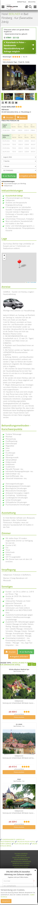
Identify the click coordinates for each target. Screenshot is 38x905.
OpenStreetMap (33, 282)
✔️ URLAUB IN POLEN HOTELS (25, 841)
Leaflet (28, 282)
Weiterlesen (7, 60)
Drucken (9, 117)
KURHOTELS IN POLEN (21, 867)
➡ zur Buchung (9, 176)
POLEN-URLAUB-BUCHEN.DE (21, 857)
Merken (22, 117)
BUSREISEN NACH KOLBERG (21, 863)
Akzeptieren (6, 901)
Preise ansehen (19, 717)
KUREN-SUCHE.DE (21, 855)
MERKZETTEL (21, 2)
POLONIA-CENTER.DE (21, 854)
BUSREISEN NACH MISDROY (21, 865)
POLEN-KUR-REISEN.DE (21, 859)
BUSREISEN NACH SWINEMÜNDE (21, 861)
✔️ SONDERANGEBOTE (7, 839)
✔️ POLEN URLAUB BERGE (20, 844)
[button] (19, 263)
